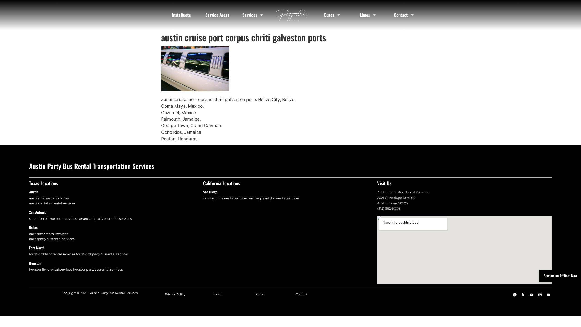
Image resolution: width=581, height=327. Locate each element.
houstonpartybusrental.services (98, 270)
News (259, 294)
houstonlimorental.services (50, 270)
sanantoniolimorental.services (53, 219)
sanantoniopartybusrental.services (105, 219)
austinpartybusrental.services (52, 203)
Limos (365, 15)
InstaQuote (181, 15)
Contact (401, 15)
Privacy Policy (175, 294)
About (217, 294)
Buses (329, 15)
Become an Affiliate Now (560, 275)
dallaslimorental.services (48, 234)
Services (249, 15)
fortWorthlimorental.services (52, 254)
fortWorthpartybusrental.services (102, 254)
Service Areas (217, 15)
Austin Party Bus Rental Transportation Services (91, 166)
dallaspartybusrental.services (52, 239)
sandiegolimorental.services (225, 198)
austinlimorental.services (49, 198)
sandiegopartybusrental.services (274, 198)
